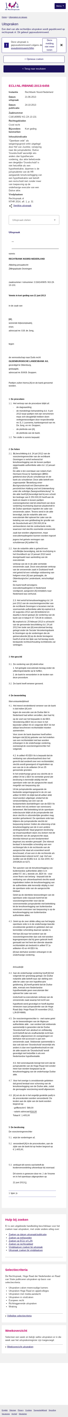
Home (4, 17)
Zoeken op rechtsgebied (21, 1244)
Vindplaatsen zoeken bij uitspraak (26, 1247)
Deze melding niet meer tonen (49, 45)
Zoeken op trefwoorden (20, 1237)
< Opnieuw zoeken (34, 59)
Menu (59, 6)
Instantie (13, 92)
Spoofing (52, 1410)
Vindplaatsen (16, 194)
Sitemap (12, 1410)
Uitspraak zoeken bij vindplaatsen (26, 1250)
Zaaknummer (16, 113)
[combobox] (34, 220)
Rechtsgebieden (17, 120)
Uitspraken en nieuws (18, 17)
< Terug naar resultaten (34, 68)
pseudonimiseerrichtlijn (22, 48)
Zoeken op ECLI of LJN (20, 1241)
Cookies (28, 1410)
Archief (14, 1414)
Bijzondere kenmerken (15, 130)
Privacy (21, 1410)
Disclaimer (23, 1414)
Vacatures (6, 1414)
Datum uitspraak (14, 98)
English (5, 1410)
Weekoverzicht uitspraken (20, 1346)
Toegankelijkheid (40, 1410)
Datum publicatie (14, 106)
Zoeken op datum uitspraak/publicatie (28, 1234)
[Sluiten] (61, 45)
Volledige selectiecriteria (19, 1315)
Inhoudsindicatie (18, 136)
